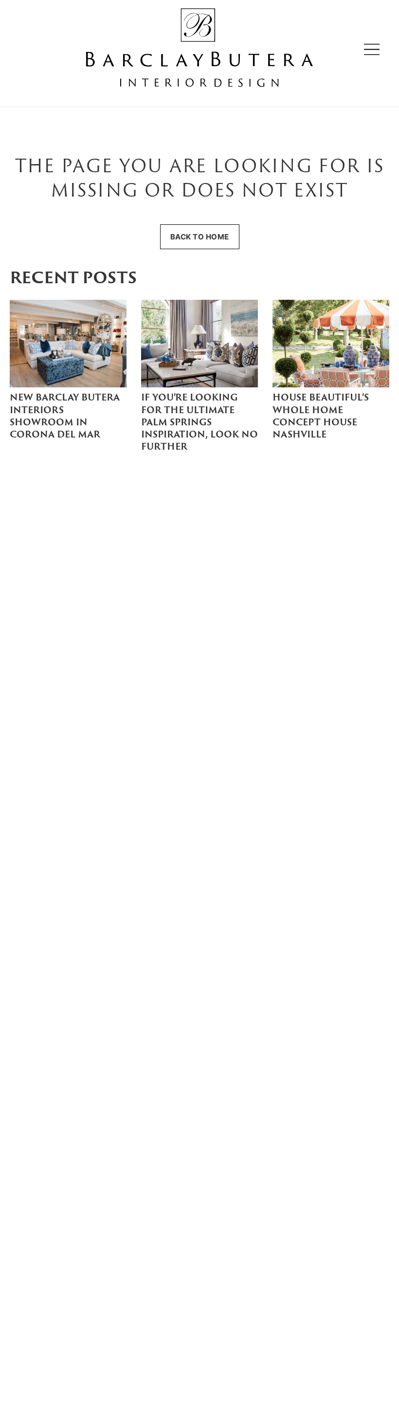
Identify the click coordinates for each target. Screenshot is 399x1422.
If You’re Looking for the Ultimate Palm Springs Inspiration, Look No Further (199, 423)
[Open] (372, 49)
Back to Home (199, 236)
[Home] (199, 49)
